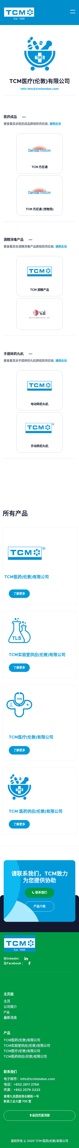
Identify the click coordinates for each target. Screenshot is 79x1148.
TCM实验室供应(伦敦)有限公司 (27, 1046)
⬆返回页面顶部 (39, 1115)
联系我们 (39, 892)
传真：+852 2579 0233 (22, 1090)
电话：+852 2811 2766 (21, 1084)
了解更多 (19, 593)
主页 (7, 1001)
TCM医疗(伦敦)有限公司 (22, 1051)
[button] (72, 11)
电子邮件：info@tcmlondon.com (29, 1079)
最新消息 (10, 1018)
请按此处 (55, 123)
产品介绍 (39, 906)
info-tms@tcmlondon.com (40, 88)
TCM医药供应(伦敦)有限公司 (25, 1056)
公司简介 (10, 1007)
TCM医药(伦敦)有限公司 (22, 1040)
